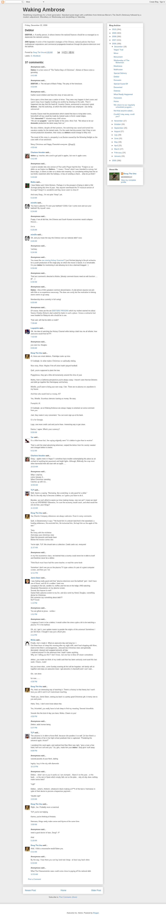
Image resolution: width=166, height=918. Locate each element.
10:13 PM (34, 767)
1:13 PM (34, 603)
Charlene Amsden (38, 152)
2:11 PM (34, 635)
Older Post (96, 890)
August (117, 131)
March (117, 149)
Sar (32, 437)
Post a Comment (34, 879)
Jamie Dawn (35, 578)
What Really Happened (123, 94)
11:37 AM (34, 547)
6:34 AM (34, 252)
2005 (114, 160)
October (117, 124)
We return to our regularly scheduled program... (124, 106)
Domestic (117, 80)
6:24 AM (34, 211)
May (116, 142)
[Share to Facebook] (70, 52)
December (118, 47)
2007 (114, 40)
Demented (118, 87)
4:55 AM (34, 147)
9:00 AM (34, 348)
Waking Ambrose (44, 9)
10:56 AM (34, 485)
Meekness (118, 66)
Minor (116, 53)
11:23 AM (34, 508)
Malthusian (118, 69)
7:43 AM (34, 337)
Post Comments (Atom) (68, 897)
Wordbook (37, 56)
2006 (114, 44)
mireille (34, 203)
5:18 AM (34, 841)
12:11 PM (34, 573)
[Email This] (63, 52)
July (116, 135)
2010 (114, 29)
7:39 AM (34, 323)
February (118, 153)
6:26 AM (34, 241)
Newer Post (30, 890)
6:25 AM (34, 230)
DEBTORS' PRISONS (60, 311)
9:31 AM (34, 451)
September (119, 128)
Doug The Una (36, 353)
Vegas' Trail (118, 50)
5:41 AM (34, 159)
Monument (118, 57)
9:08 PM (34, 751)
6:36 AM (34, 282)
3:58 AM (34, 824)
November (118, 121)
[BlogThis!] (65, 52)
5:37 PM (34, 728)
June (116, 138)
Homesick (118, 98)
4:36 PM (34, 682)
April (116, 145)
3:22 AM (34, 799)
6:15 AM (34, 198)
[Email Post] (58, 52)
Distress (117, 91)
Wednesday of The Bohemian (121, 61)
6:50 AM (34, 302)
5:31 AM (34, 852)
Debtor (116, 77)
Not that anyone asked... (124, 111)
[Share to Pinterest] (73, 52)
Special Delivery (120, 73)
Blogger (96, 913)
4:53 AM (34, 87)
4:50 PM (34, 716)
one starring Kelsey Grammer (53, 260)
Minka (33, 640)
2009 (114, 33)
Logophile (35, 328)
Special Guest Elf (121, 84)
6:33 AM (34, 863)
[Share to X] (68, 52)
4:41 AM (34, 75)
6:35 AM (34, 268)
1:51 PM (34, 614)
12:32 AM (34, 874)
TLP (32, 490)
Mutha (33, 182)
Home (63, 890)
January (117, 156)
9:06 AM (34, 432)
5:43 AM (34, 177)
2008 (114, 36)
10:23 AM (34, 467)
